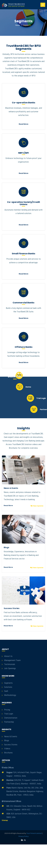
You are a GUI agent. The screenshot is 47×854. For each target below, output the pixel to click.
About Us (8, 656)
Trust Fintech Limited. (34, 833)
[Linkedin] (22, 840)
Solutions (8, 687)
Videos (7, 748)
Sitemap (5, 820)
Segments (8, 683)
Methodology (10, 695)
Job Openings (10, 668)
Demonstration (10, 718)
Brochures (8, 752)
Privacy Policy (24, 836)
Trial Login (8, 713)
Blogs (6, 547)
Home (17, 25)
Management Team (12, 660)
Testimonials (9, 664)
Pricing (7, 709)
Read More (23, 124)
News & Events (11, 488)
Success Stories (11, 608)
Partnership (9, 722)
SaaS (6, 691)
